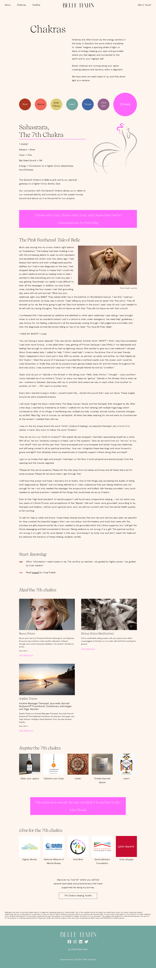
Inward (35, 573)
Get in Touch (144, 5)
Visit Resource (26, 655)
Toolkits (36, 5)
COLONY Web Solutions (85, 960)
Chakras (21, 5)
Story (8, 5)
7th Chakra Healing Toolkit (78, 896)
